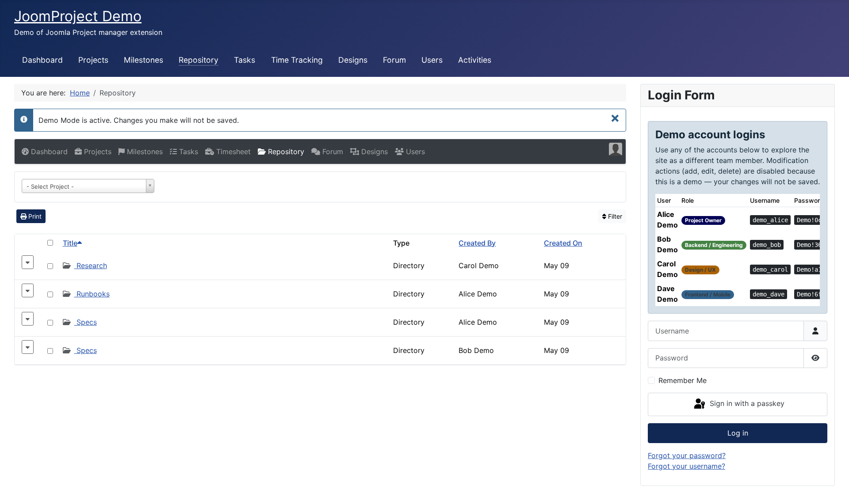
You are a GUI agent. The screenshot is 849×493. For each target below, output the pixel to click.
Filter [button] (614, 216)
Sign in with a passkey (746, 403)
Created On (563, 243)
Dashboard (42, 59)
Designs (352, 59)
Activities (474, 59)
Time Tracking (297, 59)
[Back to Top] (833, 476)
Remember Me (682, 380)
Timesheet (232, 151)
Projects (93, 59)
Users (432, 59)
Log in (737, 433)
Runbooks (92, 293)
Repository (198, 59)
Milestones (143, 59)
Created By (477, 243)
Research (90, 265)
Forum (394, 59)
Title (70, 243)
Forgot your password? (687, 455)
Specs (85, 322)
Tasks (244, 59)
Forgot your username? (686, 466)
